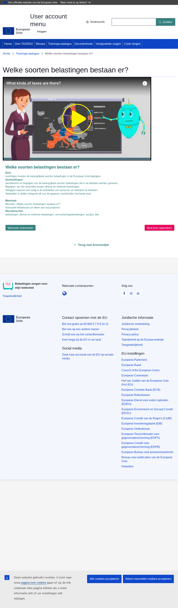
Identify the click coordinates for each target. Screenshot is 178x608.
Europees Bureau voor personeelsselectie (147, 452)
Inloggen (42, 31)
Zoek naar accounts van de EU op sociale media (88, 356)
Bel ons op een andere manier (80, 329)
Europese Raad (131, 365)
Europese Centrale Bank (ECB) (141, 389)
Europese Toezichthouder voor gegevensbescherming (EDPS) (141, 435)
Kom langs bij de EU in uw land (81, 339)
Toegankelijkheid (132, 344)
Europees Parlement (134, 359)
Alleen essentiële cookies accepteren (148, 578)
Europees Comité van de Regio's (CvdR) (147, 418)
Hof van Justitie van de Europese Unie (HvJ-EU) (145, 382)
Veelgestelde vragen (108, 43)
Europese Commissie (135, 375)
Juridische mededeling (135, 323)
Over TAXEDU (24, 43)
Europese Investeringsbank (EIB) (142, 423)
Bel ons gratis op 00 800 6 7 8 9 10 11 (85, 323)
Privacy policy (130, 334)
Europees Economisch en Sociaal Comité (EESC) (147, 411)
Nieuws (40, 43)
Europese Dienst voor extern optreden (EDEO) (145, 402)
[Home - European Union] (16, 31)
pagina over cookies (33, 582)
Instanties (127, 466)
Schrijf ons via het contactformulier (83, 334)
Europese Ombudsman (136, 428)
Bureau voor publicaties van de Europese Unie (147, 459)
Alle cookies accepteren (104, 578)
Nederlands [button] (97, 21)
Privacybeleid (130, 329)
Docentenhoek (84, 43)
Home (8, 43)
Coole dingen (132, 43)
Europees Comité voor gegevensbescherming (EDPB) (141, 445)
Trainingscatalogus (60, 43)
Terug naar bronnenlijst (93, 245)
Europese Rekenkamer (136, 394)
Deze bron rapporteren (159, 227)
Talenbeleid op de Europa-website (143, 339)
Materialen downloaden (20, 227)
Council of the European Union (141, 370)
